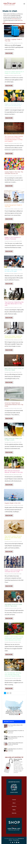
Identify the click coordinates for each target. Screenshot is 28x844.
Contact (14, 799)
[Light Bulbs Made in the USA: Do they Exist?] (5, 749)
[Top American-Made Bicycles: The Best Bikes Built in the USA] (14, 294)
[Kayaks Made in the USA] (14, 495)
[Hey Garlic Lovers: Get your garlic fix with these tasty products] (14, 527)
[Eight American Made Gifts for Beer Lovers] (14, 429)
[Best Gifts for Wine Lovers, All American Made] (14, 360)
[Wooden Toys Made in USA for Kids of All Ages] (14, 262)
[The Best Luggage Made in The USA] (14, 31)
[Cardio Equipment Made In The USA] (14, 196)
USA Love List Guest (12, 642)
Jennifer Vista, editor (12, 372)
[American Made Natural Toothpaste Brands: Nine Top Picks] (14, 394)
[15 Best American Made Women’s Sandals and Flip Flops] (5, 743)
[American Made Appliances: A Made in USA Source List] (14, 64)
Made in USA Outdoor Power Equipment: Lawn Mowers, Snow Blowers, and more (14, 638)
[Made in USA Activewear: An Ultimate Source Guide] (14, 562)
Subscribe (14, 813)
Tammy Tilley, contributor (13, 43)
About (14, 803)
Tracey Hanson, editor (12, 75)
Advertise (14, 806)
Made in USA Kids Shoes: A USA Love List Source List (13, 104)
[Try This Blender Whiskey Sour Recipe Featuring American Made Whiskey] (14, 665)
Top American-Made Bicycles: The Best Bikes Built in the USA (14, 303)
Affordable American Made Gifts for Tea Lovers (13, 605)
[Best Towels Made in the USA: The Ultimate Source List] (5, 737)
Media (14, 809)
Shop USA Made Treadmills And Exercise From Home (13, 336)
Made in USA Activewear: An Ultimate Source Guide (14, 570)
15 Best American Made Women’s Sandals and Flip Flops (15, 743)
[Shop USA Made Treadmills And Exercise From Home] (14, 328)
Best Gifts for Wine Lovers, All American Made (14, 369)
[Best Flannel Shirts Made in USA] (5, 726)
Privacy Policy (16, 840)
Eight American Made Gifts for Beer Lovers (13, 439)
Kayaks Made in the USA (12, 503)
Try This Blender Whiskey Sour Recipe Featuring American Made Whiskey (13, 674)
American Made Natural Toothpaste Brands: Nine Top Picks (14, 404)
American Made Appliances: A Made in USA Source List (14, 72)
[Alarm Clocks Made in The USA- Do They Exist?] (5, 731)
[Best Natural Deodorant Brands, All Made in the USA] (14, 463)
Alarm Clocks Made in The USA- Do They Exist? (16, 731)
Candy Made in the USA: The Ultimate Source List (14, 172)
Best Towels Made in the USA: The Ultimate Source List (16, 737)
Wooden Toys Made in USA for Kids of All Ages (13, 270)
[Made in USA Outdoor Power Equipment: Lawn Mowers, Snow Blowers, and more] (14, 629)
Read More (9, 53)
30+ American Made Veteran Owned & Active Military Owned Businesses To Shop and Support (14, 139)
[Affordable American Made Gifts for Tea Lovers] (14, 596)
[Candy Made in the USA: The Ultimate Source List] (14, 164)
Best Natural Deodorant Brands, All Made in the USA (14, 471)
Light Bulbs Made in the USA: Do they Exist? (15, 749)
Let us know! (14, 18)
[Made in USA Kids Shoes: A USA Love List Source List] (14, 96)
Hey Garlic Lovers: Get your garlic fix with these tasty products (13, 537)
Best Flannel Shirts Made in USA (15, 725)
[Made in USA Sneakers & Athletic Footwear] (14, 229)
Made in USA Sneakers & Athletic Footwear (13, 238)
